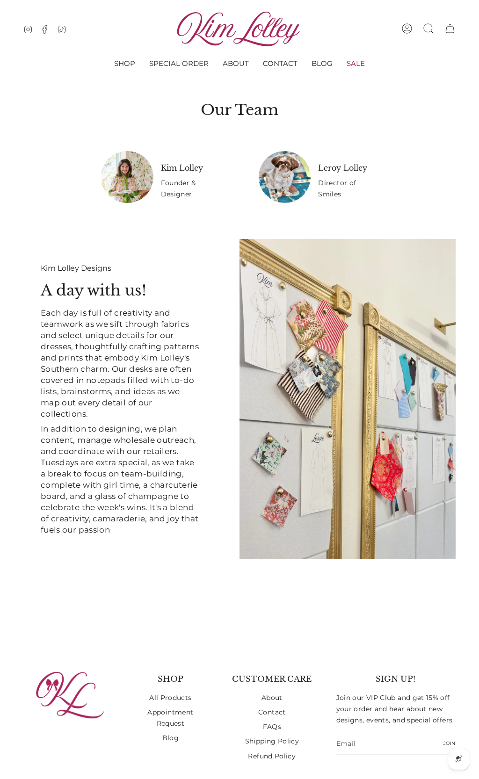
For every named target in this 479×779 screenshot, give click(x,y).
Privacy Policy (306, 437)
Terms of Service (360, 437)
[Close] (405, 315)
